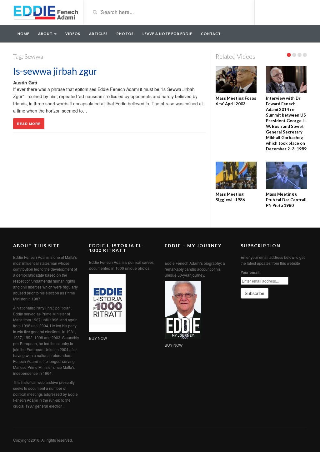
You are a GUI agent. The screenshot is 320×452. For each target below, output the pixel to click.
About (45, 34)
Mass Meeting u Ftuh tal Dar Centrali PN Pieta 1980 (286, 200)
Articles (98, 34)
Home (23, 34)
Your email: (251, 272)
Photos (125, 34)
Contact (211, 34)
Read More (29, 123)
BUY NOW (98, 338)
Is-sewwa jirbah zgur (55, 71)
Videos (72, 34)
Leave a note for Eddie (167, 34)
